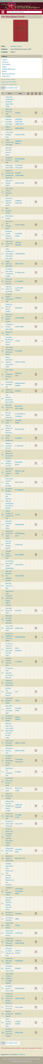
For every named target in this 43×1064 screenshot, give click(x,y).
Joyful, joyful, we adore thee (9, 264)
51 (2, 545)
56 (2, 598)
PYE (16, 692)
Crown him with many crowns (9, 961)
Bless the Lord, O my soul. (9, 586)
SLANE (17, 514)
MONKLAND (19, 628)
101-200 (8, 88)
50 (2, 534)
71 (2, 750)
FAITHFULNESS (20, 637)
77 (2, 806)
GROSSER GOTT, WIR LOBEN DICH (19, 122)
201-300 (14, 88)
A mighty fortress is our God (9, 463)
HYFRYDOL (19, 545)
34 (2, 391)
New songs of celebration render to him (9, 374)
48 (2, 514)
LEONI (17, 700)
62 (2, 662)
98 (2, 1014)
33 (2, 384)
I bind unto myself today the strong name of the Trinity (9, 101)
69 (2, 731)
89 (2, 933)
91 (2, 952)
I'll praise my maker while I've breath (9, 824)
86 (2, 914)
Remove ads (5, 4)
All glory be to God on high (9, 160)
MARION (18, 391)
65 (2, 692)
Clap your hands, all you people (9, 289)
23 (2, 289)
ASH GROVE (19, 565)
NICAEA (17, 113)
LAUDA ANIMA (19, 318)
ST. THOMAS (19, 281)
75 (2, 789)
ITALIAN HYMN (20, 134)
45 (2, 482)
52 (2, 555)
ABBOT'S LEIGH (20, 743)
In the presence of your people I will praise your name (9, 253)
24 (2, 298)
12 (2, 192)
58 (2, 619)
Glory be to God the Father (9, 183)
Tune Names (6, 64)
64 (2, 683)
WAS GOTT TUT (20, 858)
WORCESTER (19, 183)
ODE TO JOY (19, 264)
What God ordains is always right (9, 858)
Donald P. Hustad (16, 46)
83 (2, 874)
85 (2, 903)
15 (2, 217)
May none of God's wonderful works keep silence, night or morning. (9, 598)
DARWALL (18, 914)
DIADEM (18, 968)
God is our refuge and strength (9, 796)
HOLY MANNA (19, 576)
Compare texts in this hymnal (8, 81)
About (4, 1059)
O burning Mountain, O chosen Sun (9, 683)
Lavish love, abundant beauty (9, 718)
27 (2, 327)
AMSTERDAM (19, 524)
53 (2, 565)
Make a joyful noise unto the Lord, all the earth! (9, 362)
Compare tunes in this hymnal (9, 84)
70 (2, 743)
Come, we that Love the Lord (9, 281)
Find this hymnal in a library (8, 79)
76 (2, 796)
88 (2, 925)
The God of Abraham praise (9, 701)
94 (2, 978)
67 (2, 709)
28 (2, 333)
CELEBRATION (20, 254)
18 (2, 243)
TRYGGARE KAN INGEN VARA (19, 891)
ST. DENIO (18, 662)
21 (2, 272)
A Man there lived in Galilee (9, 925)
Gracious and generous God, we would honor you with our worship (9, 501)
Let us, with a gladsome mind (9, 628)
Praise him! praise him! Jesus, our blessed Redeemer (9, 998)
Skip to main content (6, 1)
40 (2, 438)
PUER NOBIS (19, 327)
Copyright (9, 1059)
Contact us (21, 1054)
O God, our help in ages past (9, 816)
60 (2, 637)
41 (2, 446)
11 (2, 183)
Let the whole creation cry (9, 438)
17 (2, 235)
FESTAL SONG (20, 750)
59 (2, 628)
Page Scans (6, 76)
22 (2, 281)
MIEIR (17, 919)
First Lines (5, 62)
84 (2, 891)
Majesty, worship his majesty (9, 1014)
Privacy (15, 1059)
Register (37, 7)
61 (2, 649)
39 (2, 429)
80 (2, 837)
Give (20, 1061)
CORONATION (19, 988)
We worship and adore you (9, 384)
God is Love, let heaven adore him (9, 743)
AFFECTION (19, 1032)
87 (2, 919)
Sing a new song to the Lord (9, 244)
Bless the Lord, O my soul (9, 407)
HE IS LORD (19, 1007)
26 (2, 318)
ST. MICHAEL (19, 446)
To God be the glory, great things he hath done (9, 760)
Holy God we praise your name (9, 122)
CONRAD (18, 298)
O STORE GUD (20, 272)
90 (2, 942)
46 (2, 490)
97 (2, 1007)
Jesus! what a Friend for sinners (9, 933)
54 (2, 576)
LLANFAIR (18, 438)
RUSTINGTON (19, 429)
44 (2, 472)
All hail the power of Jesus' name (9, 968)
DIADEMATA (19, 961)
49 (2, 524)
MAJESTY (18, 1014)
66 (2, 700)
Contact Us (21, 1059)
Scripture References (8, 69)
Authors (4, 60)
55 (2, 586)
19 (2, 254)
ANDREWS (18, 308)
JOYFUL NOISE (20, 362)
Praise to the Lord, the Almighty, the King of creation (10, 806)
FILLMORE (18, 351)
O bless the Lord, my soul (9, 751)
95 (2, 988)
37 (2, 415)
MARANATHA (19, 128)
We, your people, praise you (9, 415)
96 (2, 998)
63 (2, 673)
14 (2, 211)
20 (2, 264)
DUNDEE (18, 772)
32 (2, 374)
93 (2, 968)
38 (2, 421)
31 (2, 362)
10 (2, 174)
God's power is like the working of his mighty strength (9, 978)
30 (2, 351)
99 (2, 1023)
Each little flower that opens (9, 610)
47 (2, 501)
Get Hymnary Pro (27, 1061)
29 (2, 341)
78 (2, 816)
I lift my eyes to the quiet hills (9, 851)
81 (2, 851)
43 (2, 463)
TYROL (17, 925)
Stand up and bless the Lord (9, 446)
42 (2, 454)
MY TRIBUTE (19, 490)
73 (2, 772)
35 (2, 398)
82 (2, 858)
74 (2, 782)
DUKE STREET (20, 225)
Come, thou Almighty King (9, 135)
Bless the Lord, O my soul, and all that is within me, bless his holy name (9, 730)
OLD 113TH (18, 824)
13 (2, 202)
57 (2, 610)
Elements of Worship (8, 74)
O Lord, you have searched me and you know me (9, 673)
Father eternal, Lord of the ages (10, 142)
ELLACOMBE (19, 555)
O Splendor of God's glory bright (9, 327)
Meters (4, 71)
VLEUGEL (18, 610)
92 (2, 961)
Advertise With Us (29, 1059)
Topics (4, 67)
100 (3, 1032)
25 (2, 308)
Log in (30, 7)
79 (2, 824)
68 (2, 718)
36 (2, 407)
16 (2, 225)
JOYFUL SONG (20, 998)
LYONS (17, 341)
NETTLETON (19, 482)
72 (2, 760)
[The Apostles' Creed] (8, 211)
